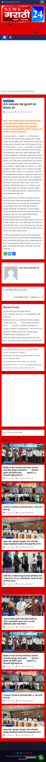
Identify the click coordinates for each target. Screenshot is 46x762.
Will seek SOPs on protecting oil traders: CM (18, 368)
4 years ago (9, 112)
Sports (6, 613)
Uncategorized (8, 101)
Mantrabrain (23, 759)
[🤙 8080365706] (41, 757)
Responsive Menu (42, 2)
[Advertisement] (23, 66)
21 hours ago (9, 513)
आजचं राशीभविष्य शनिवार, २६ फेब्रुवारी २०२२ (27, 297)
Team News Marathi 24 (24, 112)
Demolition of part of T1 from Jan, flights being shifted (22, 365)
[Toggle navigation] (10, 37)
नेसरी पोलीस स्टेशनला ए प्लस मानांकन (16, 290)
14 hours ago (9, 627)
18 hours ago (9, 478)
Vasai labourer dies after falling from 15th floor (19, 361)
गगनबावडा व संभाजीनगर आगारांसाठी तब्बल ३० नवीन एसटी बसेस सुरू (22, 329)
